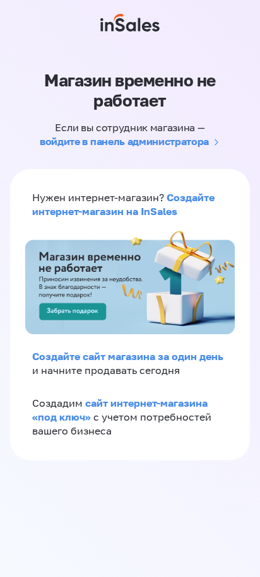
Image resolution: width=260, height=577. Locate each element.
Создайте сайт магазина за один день (127, 356)
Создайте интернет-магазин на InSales (123, 204)
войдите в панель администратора (124, 141)
